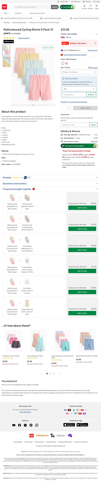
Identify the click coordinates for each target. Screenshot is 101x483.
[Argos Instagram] (36, 425)
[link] (16, 38)
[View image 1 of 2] (6, 50)
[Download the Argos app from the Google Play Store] (82, 426)
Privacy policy (39, 442)
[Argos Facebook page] (19, 425)
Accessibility (18, 442)
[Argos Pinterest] (31, 425)
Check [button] (93, 125)
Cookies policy (51, 442)
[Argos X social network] (25, 425)
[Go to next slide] (52, 75)
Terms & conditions (80, 442)
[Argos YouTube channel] (13, 425)
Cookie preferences (65, 442)
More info (94, 141)
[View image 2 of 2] (6, 61)
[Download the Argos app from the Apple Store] (69, 426)
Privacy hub (28, 442)
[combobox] (32, 7)
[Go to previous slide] (13, 75)
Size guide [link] (94, 68)
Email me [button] (91, 94)
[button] (48, 47)
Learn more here (25, 412)
